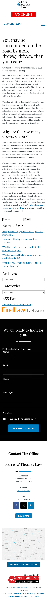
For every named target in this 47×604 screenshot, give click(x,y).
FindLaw (35, 596)
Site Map (17, 593)
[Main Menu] (43, 24)
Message (8, 392)
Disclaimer (7, 413)
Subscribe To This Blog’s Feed (16, 304)
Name (6, 352)
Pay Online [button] (23, 14)
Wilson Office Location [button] (23, 564)
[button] (44, 586)
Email (6, 365)
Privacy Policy (29, 593)
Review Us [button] (23, 516)
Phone (6, 379)
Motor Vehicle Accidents (13, 70)
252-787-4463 (13, 24)
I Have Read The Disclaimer (21, 419)
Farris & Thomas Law (23, 68)
